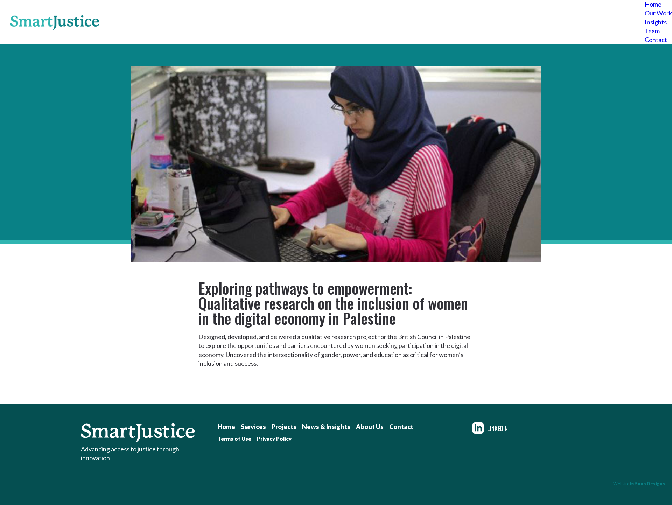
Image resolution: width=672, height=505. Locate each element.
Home (653, 4)
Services (253, 426)
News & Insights (326, 426)
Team (652, 31)
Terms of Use (234, 438)
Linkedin (497, 428)
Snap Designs (650, 483)
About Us (370, 426)
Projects (284, 426)
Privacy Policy (274, 438)
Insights (656, 22)
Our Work (658, 13)
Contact (656, 39)
